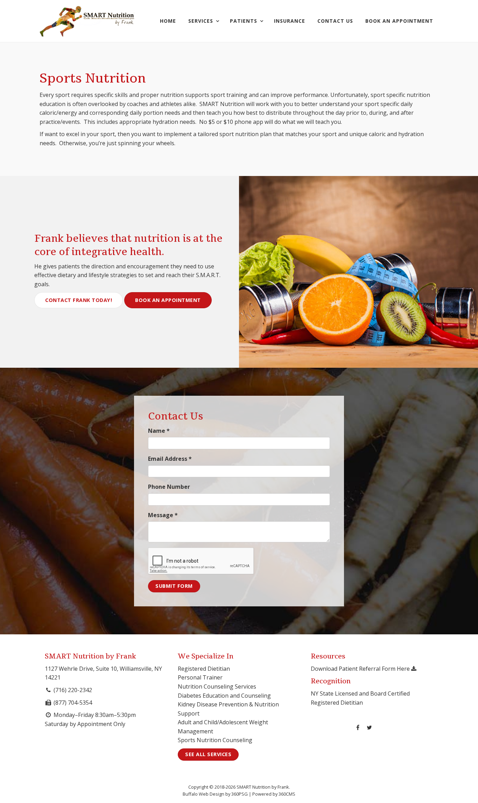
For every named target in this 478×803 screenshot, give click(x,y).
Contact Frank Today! (78, 300)
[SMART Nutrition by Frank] (87, 21)
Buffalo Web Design (203, 794)
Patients (243, 20)
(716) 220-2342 (73, 690)
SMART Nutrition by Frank (90, 656)
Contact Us (335, 20)
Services (200, 20)
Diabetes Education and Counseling (224, 695)
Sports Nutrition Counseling (215, 740)
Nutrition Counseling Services (217, 686)
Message (163, 515)
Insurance (289, 20)
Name (159, 431)
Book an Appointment (168, 300)
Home (168, 20)
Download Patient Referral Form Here (361, 668)
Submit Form (174, 586)
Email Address (170, 459)
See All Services (208, 754)
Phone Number (169, 487)
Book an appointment (399, 20)
